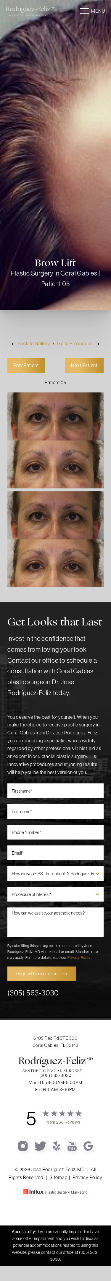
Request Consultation (36, 974)
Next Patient (84, 365)
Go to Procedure (75, 343)
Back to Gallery (33, 343)
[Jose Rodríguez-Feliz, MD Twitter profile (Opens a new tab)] (40, 1145)
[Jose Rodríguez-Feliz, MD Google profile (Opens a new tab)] (88, 1145)
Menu (98, 11)
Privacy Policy (79, 957)
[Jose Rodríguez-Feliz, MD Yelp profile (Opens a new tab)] (57, 1145)
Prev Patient (26, 365)
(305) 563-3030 (33, 993)
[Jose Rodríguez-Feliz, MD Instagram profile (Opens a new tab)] (23, 1145)
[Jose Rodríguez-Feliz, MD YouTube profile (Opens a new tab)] (73, 1145)
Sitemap (58, 1177)
